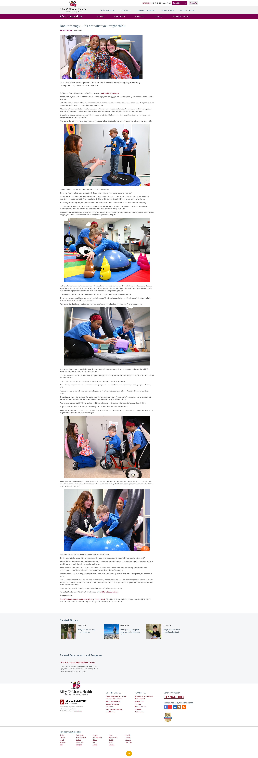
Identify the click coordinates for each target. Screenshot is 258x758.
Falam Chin (80, 742)
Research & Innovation (114, 699)
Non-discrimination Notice (70, 732)
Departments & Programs (146, 10)
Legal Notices (110, 712)
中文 (61, 745)
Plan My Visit (139, 701)
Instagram (179, 707)
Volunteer (138, 709)
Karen (111, 735)
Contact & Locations (187, 10)
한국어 (111, 740)
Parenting (100, 16)
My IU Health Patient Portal (161, 3)
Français (79, 745)
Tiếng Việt (128, 742)
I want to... (177, 3)
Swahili (127, 735)
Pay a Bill (138, 704)
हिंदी (94, 742)
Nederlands (80, 735)
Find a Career (139, 712)
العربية (62, 740)
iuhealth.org (78, 711)
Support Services (168, 10)
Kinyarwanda (113, 737)
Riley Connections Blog (114, 709)
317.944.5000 (146, 3)
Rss (184, 707)
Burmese (63, 742)
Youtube (170, 707)
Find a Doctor (126, 10)
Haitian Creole (97, 737)
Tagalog (128, 737)
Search (192, 3)
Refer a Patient (140, 699)
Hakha (95, 740)
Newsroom (109, 707)
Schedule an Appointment (144, 696)
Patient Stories (119, 16)
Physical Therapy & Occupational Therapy (78, 662)
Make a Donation (140, 707)
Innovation (158, 16)
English (62, 735)
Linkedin (175, 707)
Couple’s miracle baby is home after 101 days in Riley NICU (82, 599)
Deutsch (95, 735)
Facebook (166, 707)
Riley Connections (71, 16)
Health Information (107, 10)
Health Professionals (113, 701)
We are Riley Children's (181, 16)
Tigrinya (128, 740)
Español (62, 737)
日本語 (95, 745)
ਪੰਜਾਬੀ (111, 742)
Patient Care (139, 16)
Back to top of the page (129, 753)
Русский (111, 745)
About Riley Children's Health (116, 696)
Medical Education (112, 704)
